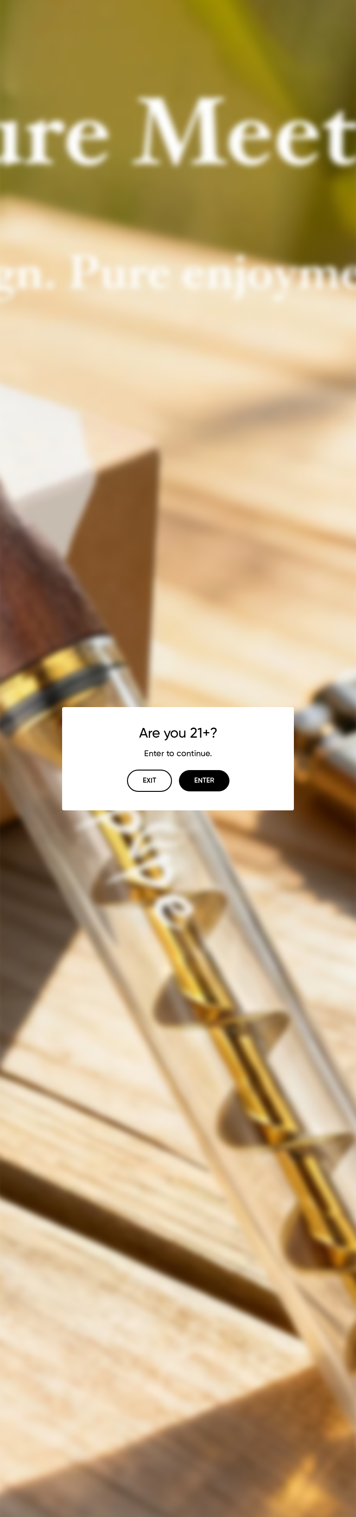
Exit (149, 780)
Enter (204, 780)
